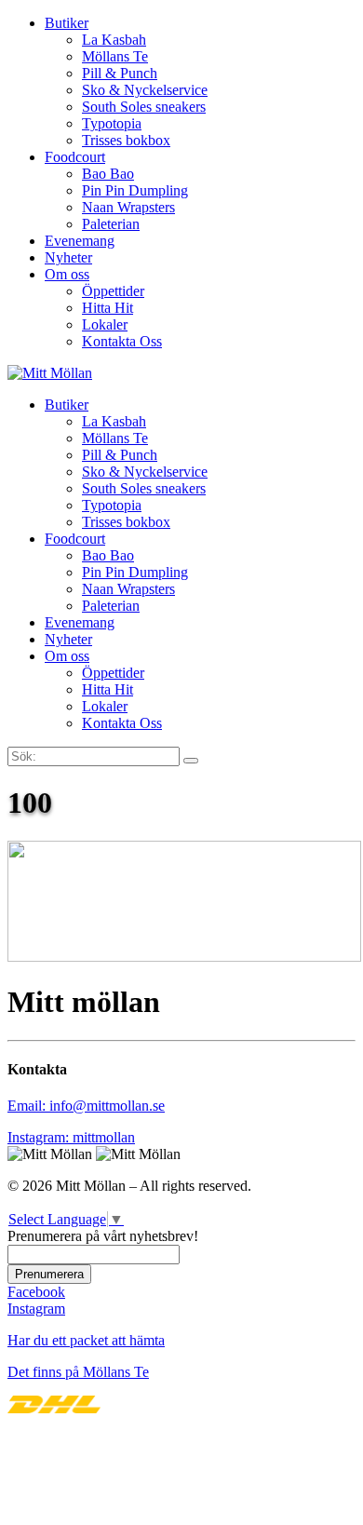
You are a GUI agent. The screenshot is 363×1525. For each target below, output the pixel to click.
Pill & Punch (119, 73)
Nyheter (68, 257)
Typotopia (111, 123)
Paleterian (111, 224)
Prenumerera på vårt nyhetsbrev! (102, 1236)
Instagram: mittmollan (71, 1137)
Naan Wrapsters (128, 207)
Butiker (66, 23)
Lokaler (105, 324)
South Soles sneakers (144, 107)
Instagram (36, 1308)
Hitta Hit (107, 308)
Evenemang (79, 241)
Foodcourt (75, 157)
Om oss (67, 274)
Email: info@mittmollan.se (86, 1105)
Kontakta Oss (122, 341)
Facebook (36, 1292)
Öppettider (113, 291)
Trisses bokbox (126, 140)
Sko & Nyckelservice (145, 90)
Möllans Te (115, 56)
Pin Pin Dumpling (135, 190)
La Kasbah (114, 39)
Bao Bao (108, 174)
